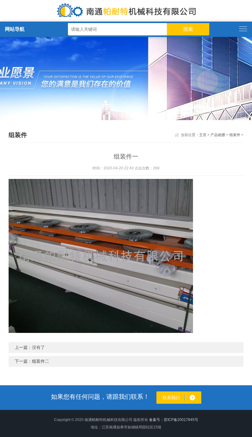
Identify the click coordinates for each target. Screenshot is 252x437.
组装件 (234, 135)
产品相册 (218, 135)
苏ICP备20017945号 (181, 420)
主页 (203, 135)
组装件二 (40, 361)
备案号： (156, 420)
